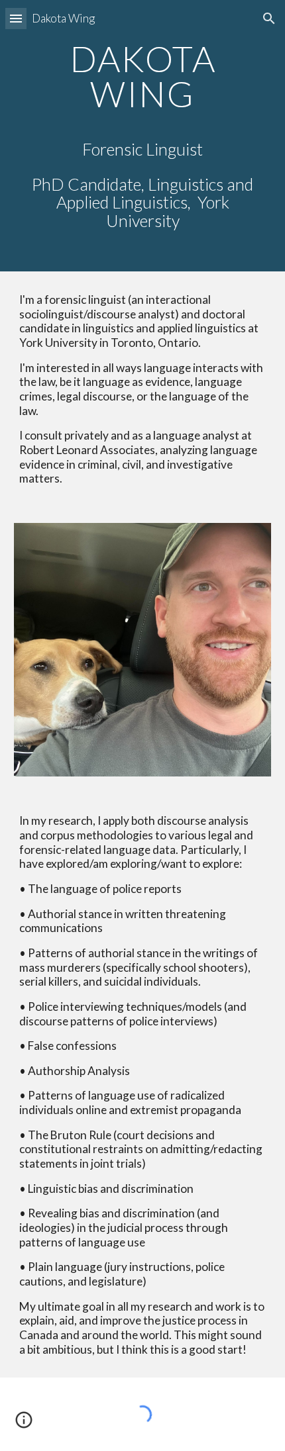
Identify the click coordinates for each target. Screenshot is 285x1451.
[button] (16, 18)
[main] (143, 136)
